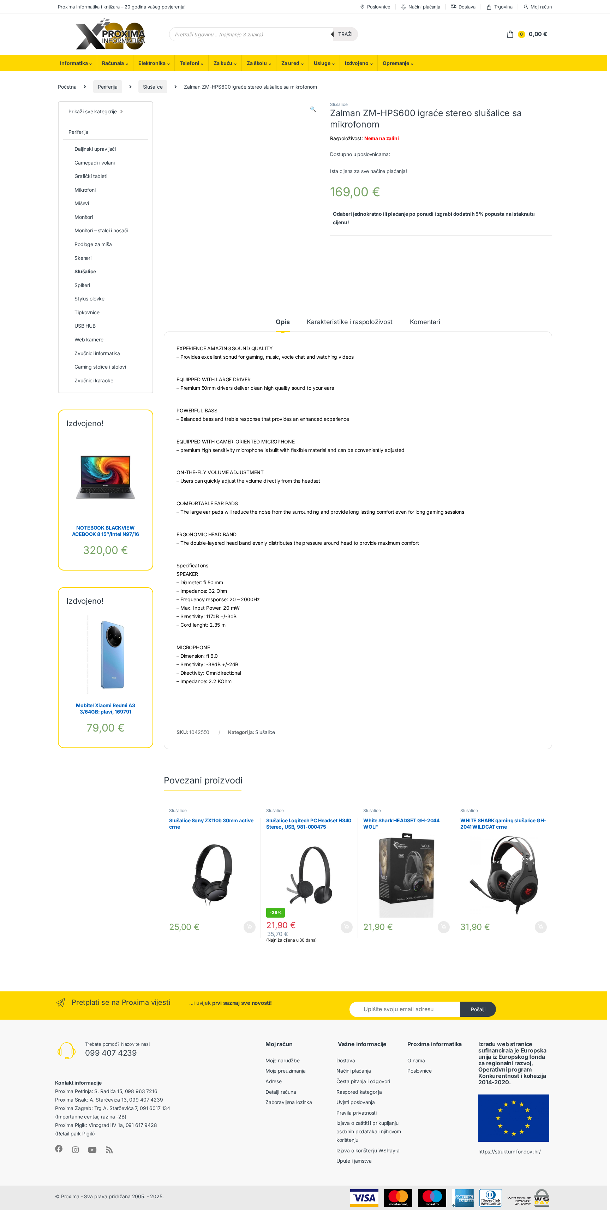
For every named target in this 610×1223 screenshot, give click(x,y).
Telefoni (189, 63)
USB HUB (85, 326)
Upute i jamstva (354, 1161)
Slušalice (153, 87)
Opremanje (396, 63)
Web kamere (88, 339)
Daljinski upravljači (95, 149)
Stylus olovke (89, 299)
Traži (345, 34)
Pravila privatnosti (356, 1113)
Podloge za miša (93, 244)
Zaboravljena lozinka (288, 1102)
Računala (113, 63)
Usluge (322, 63)
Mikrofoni (85, 190)
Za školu (257, 63)
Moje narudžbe (282, 1060)
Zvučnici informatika (97, 353)
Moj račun (541, 7)
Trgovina (503, 7)
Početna (67, 87)
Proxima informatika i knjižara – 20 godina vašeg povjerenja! (122, 7)
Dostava (467, 7)
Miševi (81, 203)
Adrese (273, 1081)
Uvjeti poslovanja (355, 1102)
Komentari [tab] (425, 322)
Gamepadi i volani (94, 163)
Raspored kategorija (359, 1092)
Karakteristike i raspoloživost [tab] (350, 322)
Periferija (108, 87)
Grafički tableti (90, 176)
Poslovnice (378, 7)
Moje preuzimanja (285, 1071)
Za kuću (223, 63)
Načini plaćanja (424, 7)
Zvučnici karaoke (93, 380)
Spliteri (82, 285)
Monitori (83, 217)
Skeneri (82, 258)
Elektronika (151, 63)
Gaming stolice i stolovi (100, 367)
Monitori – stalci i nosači (101, 230)
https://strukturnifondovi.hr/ (509, 1152)
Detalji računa (280, 1092)
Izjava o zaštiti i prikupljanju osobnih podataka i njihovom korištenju (368, 1131)
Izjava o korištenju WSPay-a (368, 1150)
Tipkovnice (87, 312)
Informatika (74, 63)
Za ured (290, 63)
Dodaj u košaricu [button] (246, 927)
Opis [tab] (282, 322)
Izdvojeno (357, 63)
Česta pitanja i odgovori (363, 1081)
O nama (416, 1060)
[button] (313, 109)
